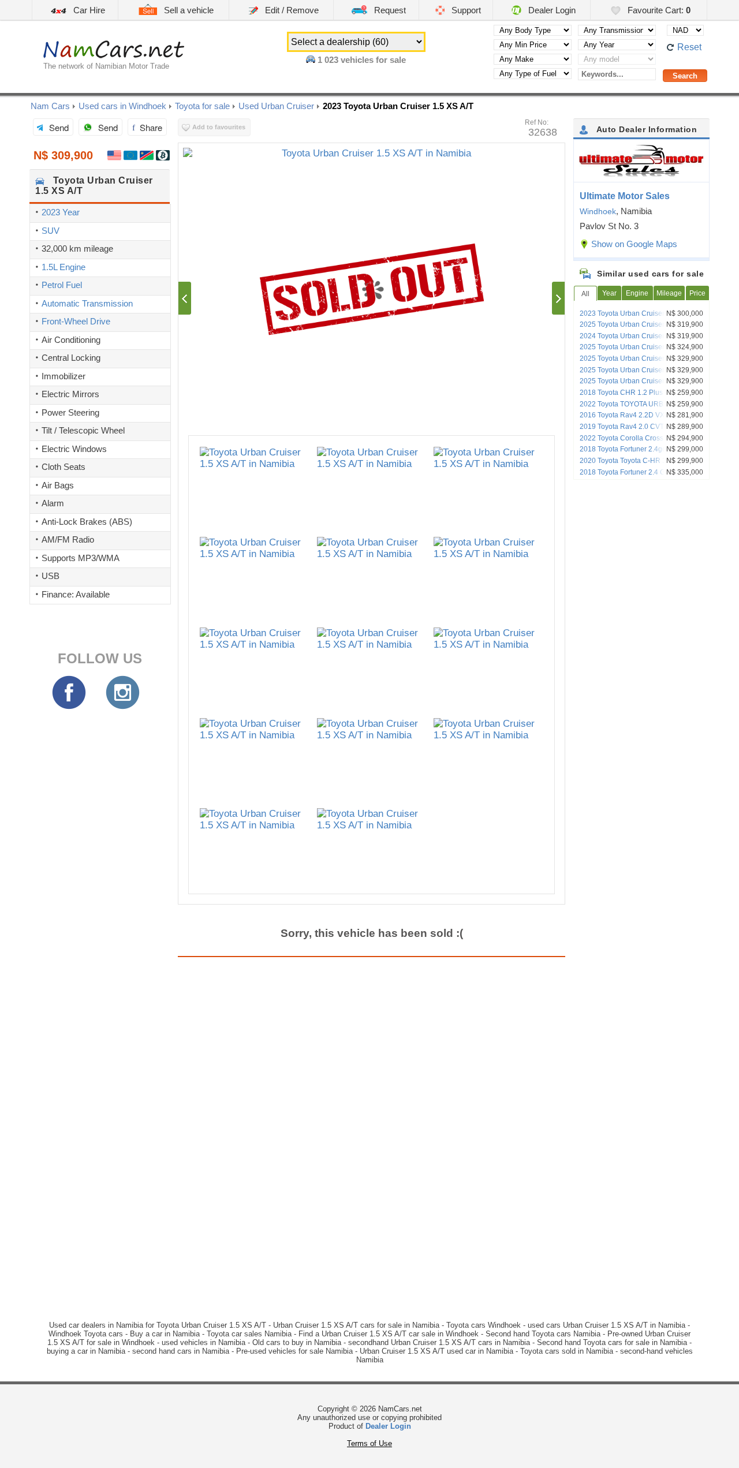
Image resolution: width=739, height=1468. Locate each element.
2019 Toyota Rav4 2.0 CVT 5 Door (633, 427)
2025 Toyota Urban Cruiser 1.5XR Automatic (633, 374)
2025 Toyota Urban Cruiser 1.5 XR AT (638, 347)
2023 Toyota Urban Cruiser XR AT (632, 313)
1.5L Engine (63, 267)
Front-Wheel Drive (76, 321)
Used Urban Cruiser (276, 106)
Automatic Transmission (87, 303)
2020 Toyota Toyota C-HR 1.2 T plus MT (642, 461)
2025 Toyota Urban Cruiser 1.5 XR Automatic (634, 362)
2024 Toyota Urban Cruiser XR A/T (634, 336)
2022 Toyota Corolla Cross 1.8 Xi (631, 438)
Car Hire (88, 10)
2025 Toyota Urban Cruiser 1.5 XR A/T (639, 324)
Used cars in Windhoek (122, 106)
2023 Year (61, 212)
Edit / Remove (291, 10)
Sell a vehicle (188, 10)
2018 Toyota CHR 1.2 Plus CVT (629, 393)
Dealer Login (551, 10)
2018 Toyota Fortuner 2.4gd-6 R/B (633, 449)
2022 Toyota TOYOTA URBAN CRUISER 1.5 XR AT (643, 408)
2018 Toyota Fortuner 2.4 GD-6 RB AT (638, 472)
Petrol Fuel (62, 285)
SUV (50, 231)
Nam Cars (50, 106)
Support (465, 10)
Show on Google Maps (634, 244)
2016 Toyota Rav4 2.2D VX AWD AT (635, 415)
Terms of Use (369, 1443)
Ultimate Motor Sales (625, 196)
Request (389, 10)
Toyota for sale (202, 106)
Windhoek (598, 211)
